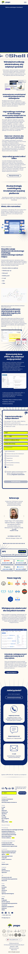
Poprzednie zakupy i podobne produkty (12, 399)
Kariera (4, 892)
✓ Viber (3, 283)
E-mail (3, 807)
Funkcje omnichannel (7, 799)
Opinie (3, 888)
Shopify (4, 869)
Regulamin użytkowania (18, 474)
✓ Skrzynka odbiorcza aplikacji (9, 268)
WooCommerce (6, 871)
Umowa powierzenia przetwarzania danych (14, 944)
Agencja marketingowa (8, 893)
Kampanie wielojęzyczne (8, 831)
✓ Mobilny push (5, 275)
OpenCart (4, 872)
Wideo (3, 910)
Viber (3, 820)
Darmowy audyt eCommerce (9, 802)
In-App (3, 815)
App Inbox (4, 813)
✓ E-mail (3, 278)
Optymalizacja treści (7, 856)
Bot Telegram (5, 818)
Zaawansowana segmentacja (9, 846)
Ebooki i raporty (6, 901)
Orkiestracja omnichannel (8, 833)
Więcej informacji (14, 175)
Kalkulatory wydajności (8, 906)
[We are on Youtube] (12, 913)
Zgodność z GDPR (14, 946)
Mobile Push (5, 812)
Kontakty (4, 887)
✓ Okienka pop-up (6, 270)
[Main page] (6, 2)
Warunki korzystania (14, 948)
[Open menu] (25, 2)
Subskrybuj (22, 793)
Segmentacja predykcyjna (8, 852)
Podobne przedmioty (7, 403)
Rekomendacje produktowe (9, 851)
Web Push (4, 810)
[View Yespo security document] (12, 788)
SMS (3, 809)
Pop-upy (4, 817)
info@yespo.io (6, 918)
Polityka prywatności (14, 943)
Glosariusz (4, 905)
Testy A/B (4, 857)
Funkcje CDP (5, 800)
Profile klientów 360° (7, 843)
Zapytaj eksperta (12, 672)
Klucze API (4, 880)
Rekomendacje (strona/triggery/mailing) (12, 829)
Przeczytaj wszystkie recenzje (14, 530)
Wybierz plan (5, 864)
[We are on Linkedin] (6, 913)
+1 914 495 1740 (6, 915)
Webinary (4, 908)
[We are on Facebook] (2, 913)
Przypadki (4, 900)
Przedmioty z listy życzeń (8, 401)
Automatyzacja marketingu (9, 834)
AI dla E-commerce (6, 859)
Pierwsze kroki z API (7, 877)
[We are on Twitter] (9, 913)
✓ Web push (4, 273)
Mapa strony (14, 949)
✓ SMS (3, 281)
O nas (3, 885)
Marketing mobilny (6, 836)
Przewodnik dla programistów (9, 879)
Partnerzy (4, 890)
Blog (3, 898)
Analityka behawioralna (8, 844)
